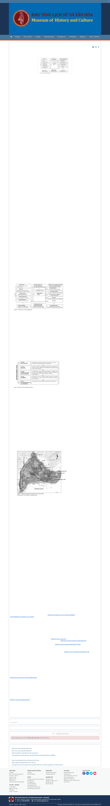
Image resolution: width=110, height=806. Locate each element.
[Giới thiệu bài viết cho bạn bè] (93, 47)
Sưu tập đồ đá (30, 780)
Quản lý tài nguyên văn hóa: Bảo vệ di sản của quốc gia (25, 753)
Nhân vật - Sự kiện (13, 788)
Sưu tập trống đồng (31, 783)
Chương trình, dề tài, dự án (51, 780)
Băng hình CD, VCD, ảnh (69, 778)
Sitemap (16, 804)
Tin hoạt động (12, 786)
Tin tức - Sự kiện (28, 36)
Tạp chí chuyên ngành (68, 777)
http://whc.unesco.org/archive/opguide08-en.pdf (76, 651)
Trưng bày (37, 36)
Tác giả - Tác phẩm (13, 791)
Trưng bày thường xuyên (51, 772)
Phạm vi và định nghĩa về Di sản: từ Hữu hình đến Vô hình (25, 760)
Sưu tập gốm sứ (30, 782)
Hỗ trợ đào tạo (72, 36)
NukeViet (88, 804)
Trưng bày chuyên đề (50, 774)
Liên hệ (24, 804)
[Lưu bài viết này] (99, 47)
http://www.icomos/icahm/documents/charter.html (73, 640)
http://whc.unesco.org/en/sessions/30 (20, 699)
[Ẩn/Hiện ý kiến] (53, 733)
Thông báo (11, 790)
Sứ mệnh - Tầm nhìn (13, 775)
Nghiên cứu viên (12, 778)
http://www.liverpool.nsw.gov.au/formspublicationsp (23, 677)
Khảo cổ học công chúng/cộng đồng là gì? (22, 748)
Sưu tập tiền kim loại (31, 785)
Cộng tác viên (12, 780)
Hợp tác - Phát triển (94, 36)
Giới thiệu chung (49, 779)
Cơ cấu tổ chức (12, 777)
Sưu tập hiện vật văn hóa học (33, 788)
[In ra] (96, 47)
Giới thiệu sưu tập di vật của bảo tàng (35, 779)
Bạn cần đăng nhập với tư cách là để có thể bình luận (30, 738)
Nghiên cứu (83, 36)
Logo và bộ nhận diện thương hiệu (16, 782)
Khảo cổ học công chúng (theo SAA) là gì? (22, 750)
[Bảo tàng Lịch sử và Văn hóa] (55, 18)
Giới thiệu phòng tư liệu (69, 772)
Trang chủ (11, 804)
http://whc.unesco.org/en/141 (58, 639)
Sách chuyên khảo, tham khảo (70, 775)
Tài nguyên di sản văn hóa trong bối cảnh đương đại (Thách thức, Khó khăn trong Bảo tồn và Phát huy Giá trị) (37, 764)
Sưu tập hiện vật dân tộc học (33, 786)
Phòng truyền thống (49, 36)
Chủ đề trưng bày (31, 774)
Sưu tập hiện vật (61, 36)
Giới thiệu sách (67, 774)
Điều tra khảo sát (49, 783)
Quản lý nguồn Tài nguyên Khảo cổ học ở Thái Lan (24, 762)
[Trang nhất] (11, 36)
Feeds (20, 804)
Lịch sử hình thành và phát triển (16, 774)
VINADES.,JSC (97, 804)
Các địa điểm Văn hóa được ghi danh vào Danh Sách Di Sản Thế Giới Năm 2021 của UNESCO (33, 755)
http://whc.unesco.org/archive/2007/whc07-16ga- (68, 644)
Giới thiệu (17, 36)
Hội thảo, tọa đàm (49, 782)
